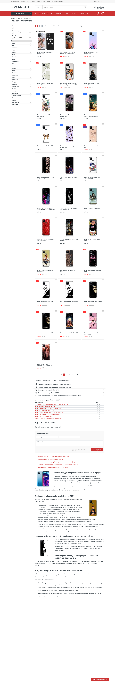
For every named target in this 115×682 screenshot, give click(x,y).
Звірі (13, 59)
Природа (14, 82)
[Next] (77, 375)
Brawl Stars (15, 104)
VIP (13, 45)
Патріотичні (15, 75)
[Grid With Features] (39, 26)
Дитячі (14, 57)
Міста (13, 54)
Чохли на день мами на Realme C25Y (45, 406)
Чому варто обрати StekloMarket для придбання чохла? (53, 467)
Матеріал (14, 35)
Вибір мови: (98, 1)
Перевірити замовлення (38, 1)
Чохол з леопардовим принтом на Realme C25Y (48, 408)
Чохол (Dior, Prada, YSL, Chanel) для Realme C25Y (48, 414)
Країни (14, 88)
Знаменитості (15, 61)
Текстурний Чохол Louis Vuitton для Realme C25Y (48, 418)
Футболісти (15, 93)
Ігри (13, 63)
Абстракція (15, 47)
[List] (42, 26)
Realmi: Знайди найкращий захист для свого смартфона (53, 456)
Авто (13, 70)
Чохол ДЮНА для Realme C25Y (43, 416)
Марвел (14, 68)
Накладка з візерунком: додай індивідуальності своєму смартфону (56, 462)
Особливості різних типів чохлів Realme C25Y (50, 459)
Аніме (13, 50)
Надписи (14, 72)
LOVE (13, 43)
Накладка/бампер (19, 33)
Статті (28, 1)
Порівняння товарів (57, 1)
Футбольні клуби (16, 95)
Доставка (22, 1)
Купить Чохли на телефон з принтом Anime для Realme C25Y (51, 404)
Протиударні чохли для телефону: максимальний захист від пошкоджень (58, 464)
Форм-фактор (15, 31)
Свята (13, 77)
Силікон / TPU (18, 38)
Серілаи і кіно (15, 86)
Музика (14, 100)
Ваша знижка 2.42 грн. (100, 679)
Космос (14, 66)
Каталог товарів (19, 13)
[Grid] (36, 26)
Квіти (13, 97)
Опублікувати (97, 450)
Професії (14, 84)
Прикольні (15, 79)
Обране (48, 1)
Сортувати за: (84, 26)
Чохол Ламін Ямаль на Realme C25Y (44, 410)
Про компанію (15, 1)
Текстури (14, 91)
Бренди (14, 52)
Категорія (14, 26)
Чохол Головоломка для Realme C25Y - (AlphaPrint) (49, 412)
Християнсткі (15, 102)
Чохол (16, 28)
